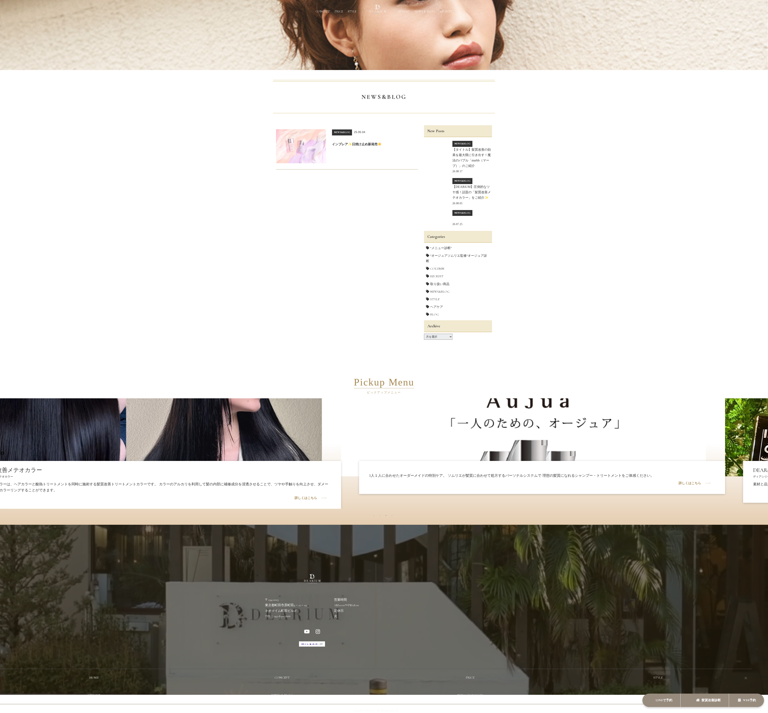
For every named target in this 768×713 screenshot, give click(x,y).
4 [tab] (393, 517)
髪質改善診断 (711, 700)
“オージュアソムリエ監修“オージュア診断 (456, 258)
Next (765, 454)
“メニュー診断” (441, 248)
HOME (94, 678)
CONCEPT (323, 11)
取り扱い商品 (439, 284)
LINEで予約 (663, 700)
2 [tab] (381, 517)
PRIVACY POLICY (470, 695)
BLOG (434, 314)
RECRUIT (446, 11)
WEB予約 (749, 700)
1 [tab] (375, 517)
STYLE (352, 11)
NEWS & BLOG (425, 11)
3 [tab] (387, 517)
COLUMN (437, 269)
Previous (3, 454)
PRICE (339, 11)
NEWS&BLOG (439, 292)
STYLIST (404, 11)
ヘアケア (436, 307)
